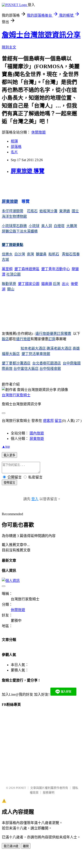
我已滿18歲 (11, 846)
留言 (58, 421)
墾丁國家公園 (28, 284)
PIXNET (21, 787)
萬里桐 (7, 269)
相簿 (14, 141)
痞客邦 (48, 421)
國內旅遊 (37, 433)
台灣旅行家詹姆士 (16, 395)
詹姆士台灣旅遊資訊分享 (41, 35)
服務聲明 (48, 792)
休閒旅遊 (38, 132)
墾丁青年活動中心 (55, 269)
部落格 (16, 147)
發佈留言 (9, 482)
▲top (6, 446)
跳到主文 (9, 47)
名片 (14, 152)
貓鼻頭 (46, 284)
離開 (26, 846)
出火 (65, 284)
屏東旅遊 (37, 439)
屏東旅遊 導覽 (27, 171)
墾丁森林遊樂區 (26, 269)
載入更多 (9, 455)
